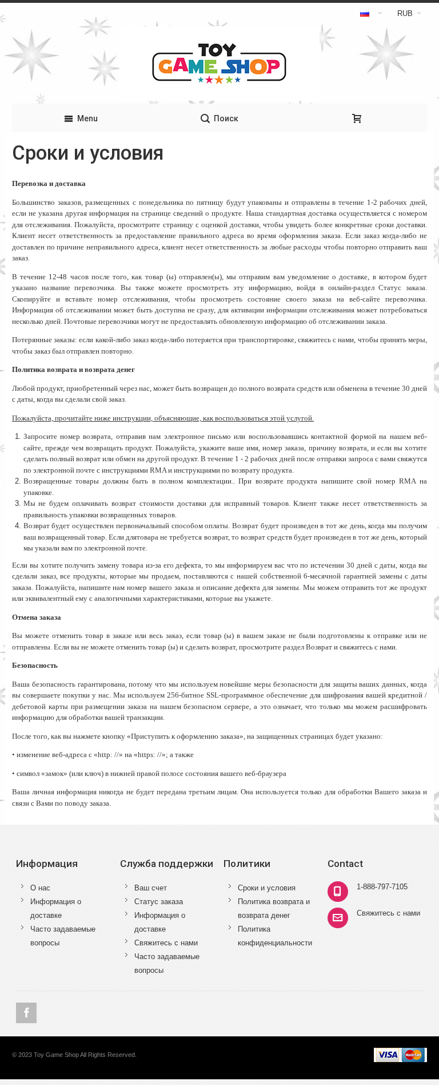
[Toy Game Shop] (219, 63)
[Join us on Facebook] (26, 1013)
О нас (40, 888)
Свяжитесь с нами (166, 943)
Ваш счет (150, 888)
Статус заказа (158, 901)
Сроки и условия (267, 888)
